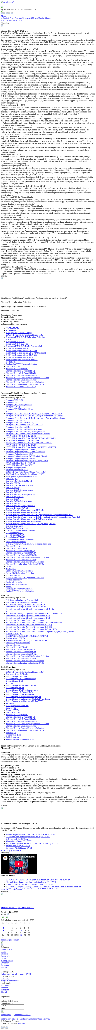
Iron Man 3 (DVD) (13, 503)
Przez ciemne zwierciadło (16, 542)
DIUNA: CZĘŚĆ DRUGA (17, 839)
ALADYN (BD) (12, 328)
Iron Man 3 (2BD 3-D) (15, 497)
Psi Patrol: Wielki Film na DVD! (19, 848)
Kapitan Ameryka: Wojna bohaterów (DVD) (23, 521)
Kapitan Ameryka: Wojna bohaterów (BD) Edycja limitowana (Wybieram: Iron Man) (39, 515)
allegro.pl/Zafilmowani (10, 981)
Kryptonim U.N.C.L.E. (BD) (17, 344)
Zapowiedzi (27, 18)
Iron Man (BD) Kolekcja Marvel (19, 481)
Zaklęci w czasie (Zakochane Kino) (20, 739)
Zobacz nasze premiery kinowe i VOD (16, 974)
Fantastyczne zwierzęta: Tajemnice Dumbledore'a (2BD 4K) (30, 609)
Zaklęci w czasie (12, 737)
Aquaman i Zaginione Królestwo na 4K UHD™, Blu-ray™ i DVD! (33, 843)
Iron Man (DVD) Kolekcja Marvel (19, 485)
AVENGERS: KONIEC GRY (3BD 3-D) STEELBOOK (29, 443)
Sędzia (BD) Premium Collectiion (19, 571)
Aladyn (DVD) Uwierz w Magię (19, 333)
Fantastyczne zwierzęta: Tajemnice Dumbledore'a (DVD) (28, 618)
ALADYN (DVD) (13, 330)
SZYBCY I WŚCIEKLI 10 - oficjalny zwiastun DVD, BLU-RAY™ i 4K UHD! (38, 880)
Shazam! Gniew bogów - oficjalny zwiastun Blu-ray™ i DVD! (31, 882)
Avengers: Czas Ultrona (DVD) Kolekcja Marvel (25, 431)
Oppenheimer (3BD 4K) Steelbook (20, 539)
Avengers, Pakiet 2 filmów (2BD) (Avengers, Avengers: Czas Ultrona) (34, 413)
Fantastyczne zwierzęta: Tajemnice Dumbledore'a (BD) (28, 616)
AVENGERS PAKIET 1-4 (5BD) (19, 465)
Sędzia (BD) (11, 568)
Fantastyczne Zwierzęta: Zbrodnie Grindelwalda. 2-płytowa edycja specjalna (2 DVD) (40, 631)
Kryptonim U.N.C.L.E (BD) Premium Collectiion (25, 337)
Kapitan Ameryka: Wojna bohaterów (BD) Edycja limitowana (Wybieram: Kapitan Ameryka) (43, 517)
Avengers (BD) (12, 402)
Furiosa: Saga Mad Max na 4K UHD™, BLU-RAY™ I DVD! (31, 834)
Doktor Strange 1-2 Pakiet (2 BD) (19, 692)
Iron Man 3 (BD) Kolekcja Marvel (19, 501)
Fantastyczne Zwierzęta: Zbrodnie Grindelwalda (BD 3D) (29, 627)
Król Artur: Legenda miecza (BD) (19, 357)
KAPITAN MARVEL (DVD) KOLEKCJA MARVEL (28, 640)
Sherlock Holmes (13, 366)
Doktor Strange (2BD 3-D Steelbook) (21, 679)
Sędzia (8, 566)
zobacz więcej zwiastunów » (12, 889)
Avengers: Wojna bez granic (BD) (19, 454)
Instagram (5, 990)
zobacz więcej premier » (10, 940)
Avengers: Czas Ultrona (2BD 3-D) (20, 422)
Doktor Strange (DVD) (15, 688)
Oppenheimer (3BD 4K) (15, 537)
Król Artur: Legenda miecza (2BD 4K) (21, 355)
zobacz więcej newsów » (11, 850)
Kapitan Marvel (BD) (14, 634)
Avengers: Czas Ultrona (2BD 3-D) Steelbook (24, 425)
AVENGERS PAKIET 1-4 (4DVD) (20, 463)
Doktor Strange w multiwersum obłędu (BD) (23, 697)
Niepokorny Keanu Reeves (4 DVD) (20, 530)
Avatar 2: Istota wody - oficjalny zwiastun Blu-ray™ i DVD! (30, 884)
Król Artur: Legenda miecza (17, 348)
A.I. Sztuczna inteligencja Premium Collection (24, 600)
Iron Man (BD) (12, 479)
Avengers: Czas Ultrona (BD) (18, 427)
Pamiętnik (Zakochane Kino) (17, 706)
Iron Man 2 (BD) (13, 488)
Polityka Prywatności (9, 1019)
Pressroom (5, 965)
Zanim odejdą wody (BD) (16, 584)
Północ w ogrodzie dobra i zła (18, 643)
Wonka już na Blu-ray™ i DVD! (19, 841)
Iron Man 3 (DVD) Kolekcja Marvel (20, 506)
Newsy (35, 18)
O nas (12, 18)
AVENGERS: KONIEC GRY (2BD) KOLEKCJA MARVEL (31, 438)
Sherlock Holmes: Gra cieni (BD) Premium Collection (27, 377)
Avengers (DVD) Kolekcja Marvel (20, 409)
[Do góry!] (8, 2)
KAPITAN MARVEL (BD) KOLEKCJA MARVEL (27, 636)
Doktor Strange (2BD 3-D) (16, 676)
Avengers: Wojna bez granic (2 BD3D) (21, 449)
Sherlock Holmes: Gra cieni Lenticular (21, 380)
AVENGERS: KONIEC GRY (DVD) (21, 445)
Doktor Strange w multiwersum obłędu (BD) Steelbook (28, 699)
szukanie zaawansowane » (11, 20)
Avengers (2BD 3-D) (14, 400)
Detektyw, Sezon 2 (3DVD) (17, 674)
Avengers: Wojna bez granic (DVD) (20, 458)
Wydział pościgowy (14, 580)
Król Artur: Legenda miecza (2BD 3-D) (21, 351)
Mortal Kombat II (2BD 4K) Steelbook (17, 908)
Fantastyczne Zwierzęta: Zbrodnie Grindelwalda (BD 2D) (29, 625)
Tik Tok (4, 992)
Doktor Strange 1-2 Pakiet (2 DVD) (20, 694)
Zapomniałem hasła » (22, 1015)
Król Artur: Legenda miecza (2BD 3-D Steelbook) (26, 353)
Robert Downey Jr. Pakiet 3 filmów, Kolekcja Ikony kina (28, 544)
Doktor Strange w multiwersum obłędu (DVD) (24, 701)
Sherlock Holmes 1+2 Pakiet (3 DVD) (21, 373)
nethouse (21, 1023)
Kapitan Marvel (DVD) (15, 638)
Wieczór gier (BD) (13, 735)
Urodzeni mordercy (13, 575)
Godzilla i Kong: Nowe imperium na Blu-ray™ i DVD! (28, 837)
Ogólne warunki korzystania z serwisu (35, 1019)
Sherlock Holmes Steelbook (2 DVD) (21, 386)
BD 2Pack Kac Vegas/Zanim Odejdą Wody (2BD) (26, 472)
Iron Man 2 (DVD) (13, 492)
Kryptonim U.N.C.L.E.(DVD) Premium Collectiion (26, 346)
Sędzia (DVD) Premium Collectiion (20, 573)
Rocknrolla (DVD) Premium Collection (21, 364)
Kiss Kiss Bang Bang (14, 526)
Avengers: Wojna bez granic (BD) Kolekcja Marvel (26, 456)
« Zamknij (5, 18)
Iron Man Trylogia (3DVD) (17, 508)
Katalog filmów (44, 18)
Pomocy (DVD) (12, 710)
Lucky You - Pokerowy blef (17, 528)
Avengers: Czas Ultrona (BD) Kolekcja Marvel (24, 429)
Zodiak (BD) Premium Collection (19, 589)
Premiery (18, 18)
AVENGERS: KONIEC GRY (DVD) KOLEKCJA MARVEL (31, 447)
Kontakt (4, 967)
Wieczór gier (11, 733)
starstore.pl (5, 978)
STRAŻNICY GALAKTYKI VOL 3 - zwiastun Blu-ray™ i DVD (32, 889)
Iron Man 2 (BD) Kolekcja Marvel (19, 490)
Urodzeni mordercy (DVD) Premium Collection (25, 577)
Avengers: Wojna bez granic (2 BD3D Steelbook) (25, 452)
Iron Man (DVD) (13, 483)
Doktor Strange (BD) (14, 681)
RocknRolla (11, 362)
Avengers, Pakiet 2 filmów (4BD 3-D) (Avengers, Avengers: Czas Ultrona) (35, 418)
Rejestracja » (6, 1015)
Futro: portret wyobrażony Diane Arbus (21, 476)
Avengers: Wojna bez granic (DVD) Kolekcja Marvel (27, 461)
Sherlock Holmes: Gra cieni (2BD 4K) (21, 375)
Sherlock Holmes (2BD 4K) (17, 369)
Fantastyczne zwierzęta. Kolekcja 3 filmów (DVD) (26, 607)
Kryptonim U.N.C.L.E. (15, 342)
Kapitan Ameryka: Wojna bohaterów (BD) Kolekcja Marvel (29, 519)
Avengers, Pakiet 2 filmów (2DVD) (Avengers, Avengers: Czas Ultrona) (34, 416)
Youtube (4, 987)
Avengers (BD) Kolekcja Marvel (19, 404)
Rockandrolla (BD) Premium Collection (22, 360)
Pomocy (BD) (11, 708)
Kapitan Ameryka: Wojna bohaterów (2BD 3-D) (25, 510)
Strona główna (6, 949)
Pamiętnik (10, 703)
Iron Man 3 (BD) (13, 499)
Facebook (5, 985)
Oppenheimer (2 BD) (14, 533)
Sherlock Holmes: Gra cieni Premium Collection (25, 382)
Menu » (4, 16)
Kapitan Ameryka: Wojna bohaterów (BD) (23, 512)
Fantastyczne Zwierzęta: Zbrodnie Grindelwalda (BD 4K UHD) (31, 629)
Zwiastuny (5, 963)
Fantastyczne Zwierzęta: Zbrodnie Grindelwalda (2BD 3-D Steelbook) (34, 622)
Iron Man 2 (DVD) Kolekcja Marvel (20, 494)
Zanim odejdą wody (14, 582)
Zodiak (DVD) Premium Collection (20, 591)
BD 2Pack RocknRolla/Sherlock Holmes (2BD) (25, 335)
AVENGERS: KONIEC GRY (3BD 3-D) (22, 440)
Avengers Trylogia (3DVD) (17, 470)
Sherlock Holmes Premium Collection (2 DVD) (25, 384)
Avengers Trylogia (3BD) (16, 467)
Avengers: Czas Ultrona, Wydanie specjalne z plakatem (28, 434)
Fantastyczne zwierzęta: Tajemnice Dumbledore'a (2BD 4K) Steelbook (34, 613)
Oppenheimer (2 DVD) (15, 535)
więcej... (9, 339)
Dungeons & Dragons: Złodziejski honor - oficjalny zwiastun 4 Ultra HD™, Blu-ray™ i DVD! (43, 886)
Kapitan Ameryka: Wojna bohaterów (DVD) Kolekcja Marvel (31, 524)
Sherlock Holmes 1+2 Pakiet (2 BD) (20, 371)
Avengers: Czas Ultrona (15, 420)
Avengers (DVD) (13, 407)
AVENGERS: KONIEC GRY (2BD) (21, 436)
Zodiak (9, 586)
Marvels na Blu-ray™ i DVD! (18, 846)
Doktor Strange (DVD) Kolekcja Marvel (22, 690)
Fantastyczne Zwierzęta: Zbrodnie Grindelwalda (25, 620)
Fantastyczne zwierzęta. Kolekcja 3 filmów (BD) (25, 604)
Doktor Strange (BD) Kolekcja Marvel (21, 685)
